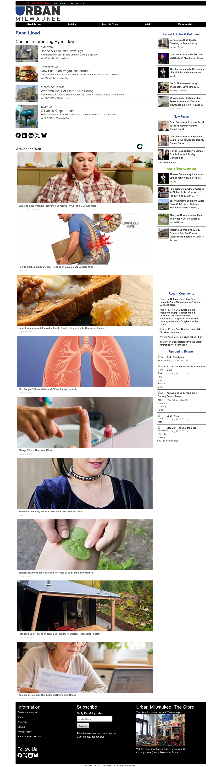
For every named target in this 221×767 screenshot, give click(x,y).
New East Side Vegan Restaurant (65, 70)
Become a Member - (61, 3)
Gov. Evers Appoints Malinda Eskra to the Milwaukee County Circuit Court (187, 140)
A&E (148, 24)
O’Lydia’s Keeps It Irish (57, 110)
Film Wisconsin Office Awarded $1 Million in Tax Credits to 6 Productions (187, 192)
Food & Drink (110, 24)
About (20, 717)
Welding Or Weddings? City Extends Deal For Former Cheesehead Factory (185, 233)
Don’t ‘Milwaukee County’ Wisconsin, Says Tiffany (184, 85)
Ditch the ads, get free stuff (90, 736)
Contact (21, 726)
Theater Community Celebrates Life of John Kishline (187, 70)
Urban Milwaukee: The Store (165, 706)
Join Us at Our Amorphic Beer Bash (33, 3)
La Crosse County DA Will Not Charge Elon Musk (186, 56)
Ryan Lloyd (28, 32)
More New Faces (167, 162)
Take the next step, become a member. (97, 733)
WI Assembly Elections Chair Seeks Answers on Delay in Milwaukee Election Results (185, 101)
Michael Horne (62, 58)
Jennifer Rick (62, 78)
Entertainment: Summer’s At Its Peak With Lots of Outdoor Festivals (187, 204)
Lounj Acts (173, 415)
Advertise (22, 721)
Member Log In (77, 3)
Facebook (19, 757)
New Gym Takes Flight (191, 336)
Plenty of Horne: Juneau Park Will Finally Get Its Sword (186, 217)
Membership (185, 24)
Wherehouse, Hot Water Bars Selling (67, 90)
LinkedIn (30, 757)
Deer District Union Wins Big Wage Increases (181, 330)
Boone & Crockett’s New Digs (62, 50)
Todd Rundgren (175, 357)
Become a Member (27, 712)
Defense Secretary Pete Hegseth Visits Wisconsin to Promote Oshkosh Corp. (180, 301)
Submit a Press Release (29, 736)
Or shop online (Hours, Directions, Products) (159, 752)
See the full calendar (167, 440)
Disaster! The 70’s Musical (181, 427)
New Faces (181, 116)
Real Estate (34, 24)
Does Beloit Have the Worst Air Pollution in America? (181, 343)
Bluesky (35, 757)
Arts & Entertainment (181, 168)
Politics (72, 24)
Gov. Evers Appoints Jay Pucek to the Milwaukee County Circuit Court (187, 126)
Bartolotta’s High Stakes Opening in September (183, 41)
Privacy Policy (24, 731)
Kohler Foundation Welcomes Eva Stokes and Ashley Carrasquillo (186, 154)
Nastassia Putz (62, 117)
